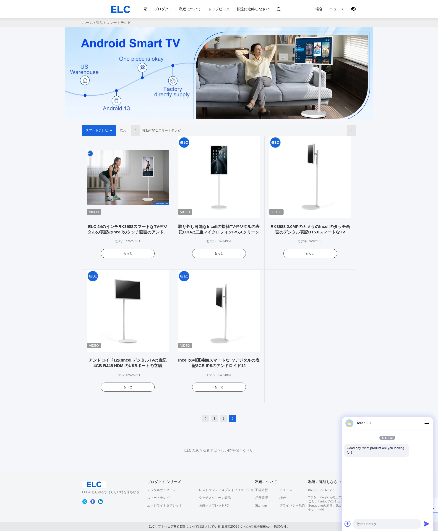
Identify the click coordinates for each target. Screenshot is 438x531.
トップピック (219, 9)
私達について (190, 9)
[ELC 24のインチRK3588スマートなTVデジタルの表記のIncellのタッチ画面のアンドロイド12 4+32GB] (128, 177)
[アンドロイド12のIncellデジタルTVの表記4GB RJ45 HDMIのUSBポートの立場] (128, 311)
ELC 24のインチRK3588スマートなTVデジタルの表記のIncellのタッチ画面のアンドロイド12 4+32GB (128, 232)
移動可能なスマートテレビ (161, 130)
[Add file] (347, 524)
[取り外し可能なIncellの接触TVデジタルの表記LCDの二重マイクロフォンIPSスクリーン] (219, 177)
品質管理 (261, 497)
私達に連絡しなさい (253, 9)
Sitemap (261, 505)
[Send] (426, 524)
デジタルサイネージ (161, 490)
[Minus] (426, 423)
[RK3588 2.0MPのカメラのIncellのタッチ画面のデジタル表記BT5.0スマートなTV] (310, 177)
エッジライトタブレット (164, 505)
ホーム (87, 23)
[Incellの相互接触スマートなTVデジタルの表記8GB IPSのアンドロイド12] (219, 311)
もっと (128, 253)
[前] (205, 418)
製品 (99, 23)
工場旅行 (261, 490)
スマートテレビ (158, 497)
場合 (319, 9)
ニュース (336, 9)
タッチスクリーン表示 (215, 497)
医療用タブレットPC (214, 505)
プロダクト (163, 9)
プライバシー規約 (291, 505)
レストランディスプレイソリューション (227, 490)
